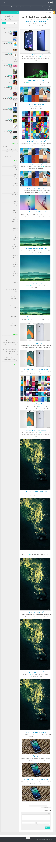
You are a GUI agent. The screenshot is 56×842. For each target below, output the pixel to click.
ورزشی (7, 6)
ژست (36, 6)
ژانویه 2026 (15, 163)
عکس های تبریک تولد (9, 113)
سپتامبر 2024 (14, 194)
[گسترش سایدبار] (54, 12)
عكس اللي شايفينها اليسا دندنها (7, 82)
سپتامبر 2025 (15, 167)
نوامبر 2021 (15, 266)
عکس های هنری (14, 327)
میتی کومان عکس (9, 71)
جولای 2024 (15, 199)
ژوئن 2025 (15, 174)
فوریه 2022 (15, 260)
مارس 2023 (15, 230)
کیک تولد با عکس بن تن (8, 115)
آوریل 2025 (15, 178)
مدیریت (48, 19)
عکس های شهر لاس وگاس (9, 156)
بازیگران (26, 6)
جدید (53, 6)
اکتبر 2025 (15, 165)
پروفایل (50, 6)
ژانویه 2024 (15, 210)
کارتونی (14, 6)
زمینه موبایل (52, 9)
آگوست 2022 (14, 246)
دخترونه (47, 9)
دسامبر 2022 (15, 237)
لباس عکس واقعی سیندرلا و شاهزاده (8, 39)
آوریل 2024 (15, 205)
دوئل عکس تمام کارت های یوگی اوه (7, 88)
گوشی (39, 23)
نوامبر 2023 (15, 215)
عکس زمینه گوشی (29, 82)
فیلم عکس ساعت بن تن (8, 125)
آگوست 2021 (15, 273)
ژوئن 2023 (15, 224)
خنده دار (17, 6)
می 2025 (15, 176)
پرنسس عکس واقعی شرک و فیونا (8, 49)
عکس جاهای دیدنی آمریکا (9, 154)
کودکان (10, 6)
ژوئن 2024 (15, 201)
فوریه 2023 (15, 233)
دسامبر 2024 (15, 188)
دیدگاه (49, 813)
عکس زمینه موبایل (45, 12)
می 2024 (15, 203)
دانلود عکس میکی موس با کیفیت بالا (8, 66)
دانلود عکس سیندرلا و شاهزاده (7, 43)
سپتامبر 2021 (15, 271)
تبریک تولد (22, 6)
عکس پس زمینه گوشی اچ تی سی (42, 805)
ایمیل (49, 820)
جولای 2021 (15, 275)
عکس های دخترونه (5, 135)
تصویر (29, 143)
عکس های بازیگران (14, 300)
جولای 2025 (15, 172)
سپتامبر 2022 (15, 244)
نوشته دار (46, 6)
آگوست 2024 (14, 197)
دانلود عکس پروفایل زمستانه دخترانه (8, 137)
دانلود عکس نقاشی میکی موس (7, 98)
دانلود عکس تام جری (9, 93)
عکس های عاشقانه (14, 316)
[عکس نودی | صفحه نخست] (50, 2)
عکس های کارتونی (10, 53)
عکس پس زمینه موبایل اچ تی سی (33, 805)
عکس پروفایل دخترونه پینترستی (8, 151)
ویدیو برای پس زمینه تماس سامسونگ (8, 33)
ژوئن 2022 (15, 251)
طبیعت (33, 6)
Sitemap (30, 836)
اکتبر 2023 (15, 217)
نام (34, 820)
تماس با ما (43, 9)
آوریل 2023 (15, 228)
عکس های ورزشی (14, 330)
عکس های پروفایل (10, 130)
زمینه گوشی (42, 166)
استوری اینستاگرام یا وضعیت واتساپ (11, 289)
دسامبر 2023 (15, 212)
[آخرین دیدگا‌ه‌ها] (15, 29)
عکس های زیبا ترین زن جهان (7, 349)
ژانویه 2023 (15, 235)
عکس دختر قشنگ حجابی (10, 149)
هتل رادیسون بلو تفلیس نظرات (7, 109)
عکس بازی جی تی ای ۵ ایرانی (10, 360)
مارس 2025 (15, 181)
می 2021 (15, 280)
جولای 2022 (15, 248)
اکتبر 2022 (15, 242)
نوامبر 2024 (15, 190)
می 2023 (15, 226)
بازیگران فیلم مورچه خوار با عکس (7, 60)
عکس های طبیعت (14, 314)
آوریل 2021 (15, 282)
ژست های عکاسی (14, 294)
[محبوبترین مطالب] (9, 29)
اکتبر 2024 (15, 192)
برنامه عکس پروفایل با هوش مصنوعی (8, 132)
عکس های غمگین (14, 318)
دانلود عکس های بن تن (8, 120)
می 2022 (15, 253)
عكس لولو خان (10, 104)
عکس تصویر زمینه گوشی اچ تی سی (46, 807)
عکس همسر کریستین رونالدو (6, 357)
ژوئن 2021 (15, 278)
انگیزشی (29, 6)
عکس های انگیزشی (14, 298)
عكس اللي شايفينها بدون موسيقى (8, 77)
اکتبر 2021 (15, 269)
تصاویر (50, 12)
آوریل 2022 (15, 255)
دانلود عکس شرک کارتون (8, 54)
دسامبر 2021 (15, 264)
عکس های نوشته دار (13, 325)
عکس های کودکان (14, 323)
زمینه (40, 56)
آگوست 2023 (14, 221)
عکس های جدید (10, 42)
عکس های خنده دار (13, 309)
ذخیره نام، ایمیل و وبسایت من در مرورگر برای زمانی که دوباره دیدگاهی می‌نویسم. (37, 824)
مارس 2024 (15, 208)
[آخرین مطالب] (4, 29)
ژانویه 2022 (15, 262)
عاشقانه (42, 6)
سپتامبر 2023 (15, 219)
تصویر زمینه (28, 106)
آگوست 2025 (14, 169)
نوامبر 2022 (15, 239)
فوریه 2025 (15, 183)
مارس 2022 (15, 257)
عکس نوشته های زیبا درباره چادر (10, 147)
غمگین (39, 6)
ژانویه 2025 (15, 185)
